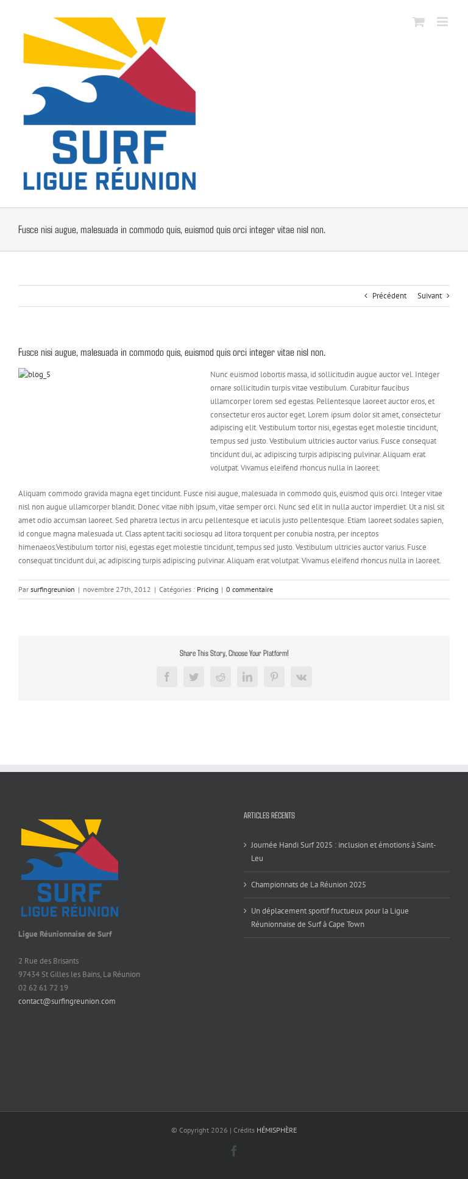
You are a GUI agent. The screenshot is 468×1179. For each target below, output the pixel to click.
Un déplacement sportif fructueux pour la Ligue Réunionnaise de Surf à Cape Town (330, 917)
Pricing (207, 589)
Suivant (429, 295)
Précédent (389, 295)
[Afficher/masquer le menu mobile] (443, 21)
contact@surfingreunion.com (67, 1001)
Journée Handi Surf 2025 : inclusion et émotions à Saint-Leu (343, 852)
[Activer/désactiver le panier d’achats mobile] (419, 21)
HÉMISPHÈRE (277, 1129)
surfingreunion (52, 589)
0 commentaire (249, 589)
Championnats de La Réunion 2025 (308, 884)
